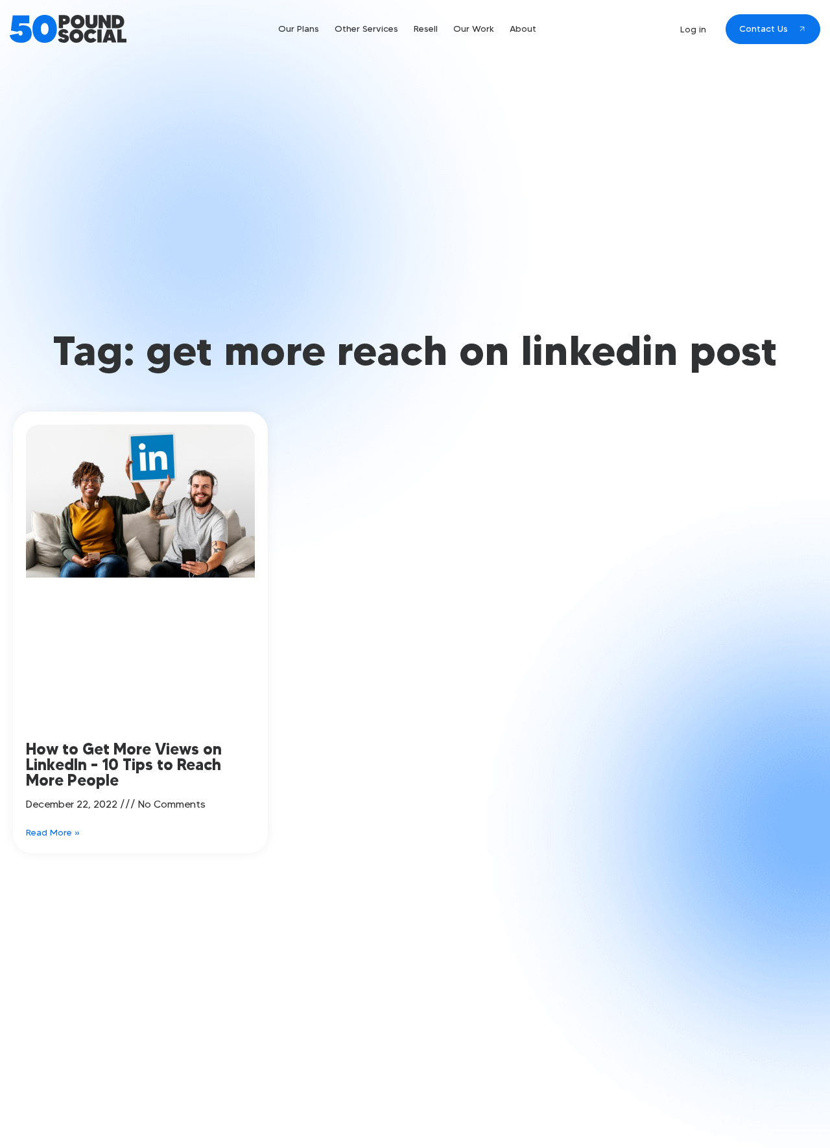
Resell (426, 28)
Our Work (473, 28)
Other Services (366, 28)
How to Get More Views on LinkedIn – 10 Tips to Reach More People (124, 765)
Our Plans (298, 28)
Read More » (53, 832)
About (523, 28)
